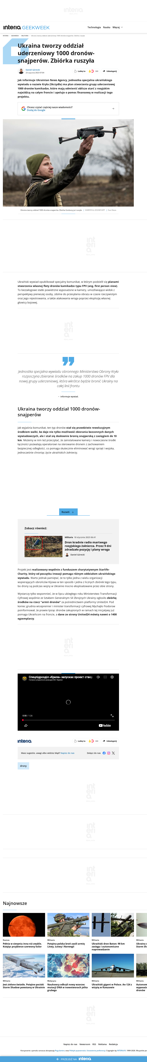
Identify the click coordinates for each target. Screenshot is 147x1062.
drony (23, 765)
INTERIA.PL (121, 1050)
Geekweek (15, 36)
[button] (94, 27)
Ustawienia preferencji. (96, 1050)
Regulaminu (60, 1050)
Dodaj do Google (49, 110)
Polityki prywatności (77, 1050)
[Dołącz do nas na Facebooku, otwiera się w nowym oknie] (104, 753)
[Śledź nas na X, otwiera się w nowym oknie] (113, 753)
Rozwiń (65, 512)
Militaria (24, 36)
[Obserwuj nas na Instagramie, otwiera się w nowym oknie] (108, 753)
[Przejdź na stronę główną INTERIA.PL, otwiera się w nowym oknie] (12, 27)
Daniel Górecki (33, 69)
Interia (5, 36)
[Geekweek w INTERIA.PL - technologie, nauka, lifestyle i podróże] (36, 27)
